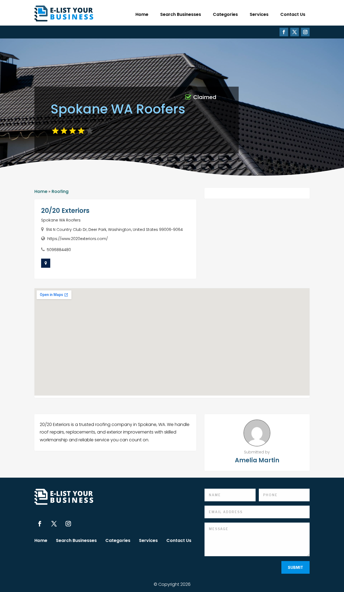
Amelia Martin (257, 460)
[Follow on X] (294, 32)
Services (259, 14)
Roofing (60, 191)
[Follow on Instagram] (305, 32)
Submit (295, 567)
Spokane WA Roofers (61, 220)
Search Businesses (180, 14)
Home (141, 14)
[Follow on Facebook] (284, 32)
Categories (225, 14)
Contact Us (292, 14)
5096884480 (59, 249)
